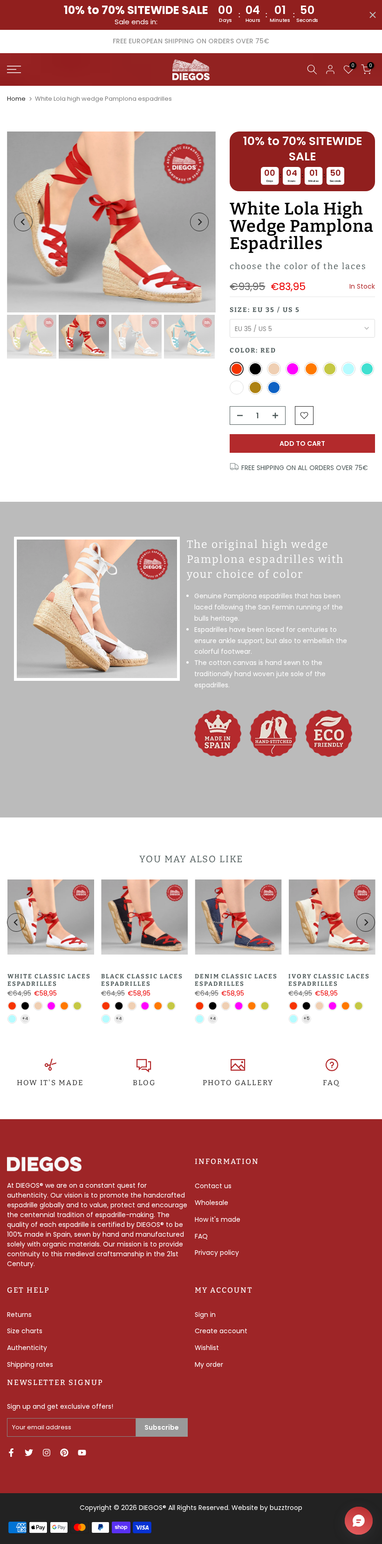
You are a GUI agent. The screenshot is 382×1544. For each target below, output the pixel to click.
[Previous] (23, 222)
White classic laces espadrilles (48, 980)
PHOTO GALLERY (238, 1083)
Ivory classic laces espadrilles (329, 980)
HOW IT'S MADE (50, 1083)
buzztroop (286, 1507)
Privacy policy (217, 1252)
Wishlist (207, 1347)
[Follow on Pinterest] (64, 1452)
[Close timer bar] (372, 15)
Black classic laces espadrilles (142, 980)
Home (16, 98)
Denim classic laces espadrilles (236, 980)
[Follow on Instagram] (46, 1452)
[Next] (199, 222)
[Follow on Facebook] (11, 1452)
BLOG (144, 1083)
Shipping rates (30, 1364)
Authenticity (27, 1347)
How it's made (217, 1219)
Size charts (24, 1331)
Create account (221, 1331)
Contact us (213, 1186)
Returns (19, 1314)
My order (209, 1364)
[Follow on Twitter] (29, 1452)
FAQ (331, 1083)
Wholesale (211, 1202)
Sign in (205, 1314)
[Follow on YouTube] (82, 1452)
